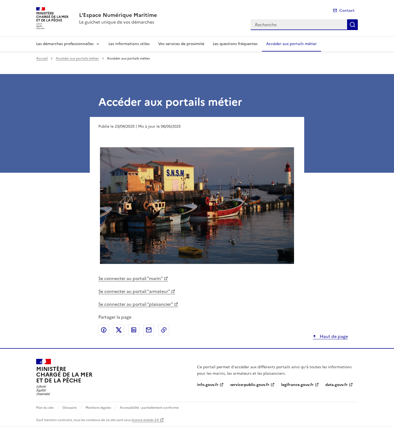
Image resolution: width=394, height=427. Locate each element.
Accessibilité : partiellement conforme (149, 407)
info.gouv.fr (207, 385)
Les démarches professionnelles (65, 44)
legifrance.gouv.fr (297, 385)
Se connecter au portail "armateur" (134, 291)
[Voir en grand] (197, 206)
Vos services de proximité (181, 44)
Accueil (42, 58)
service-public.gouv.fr (249, 385)
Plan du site (45, 407)
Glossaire (69, 407)
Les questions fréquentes (235, 44)
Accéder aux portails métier (291, 44)
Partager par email (148, 330)
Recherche (352, 24)
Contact (347, 10)
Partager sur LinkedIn (133, 330)
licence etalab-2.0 (145, 420)
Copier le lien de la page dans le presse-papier (163, 330)
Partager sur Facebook (103, 330)
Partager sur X (118, 330)
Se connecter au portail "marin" (130, 278)
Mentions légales (98, 407)
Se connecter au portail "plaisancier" (135, 304)
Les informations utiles (129, 44)
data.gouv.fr (336, 385)
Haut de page (333, 336)
